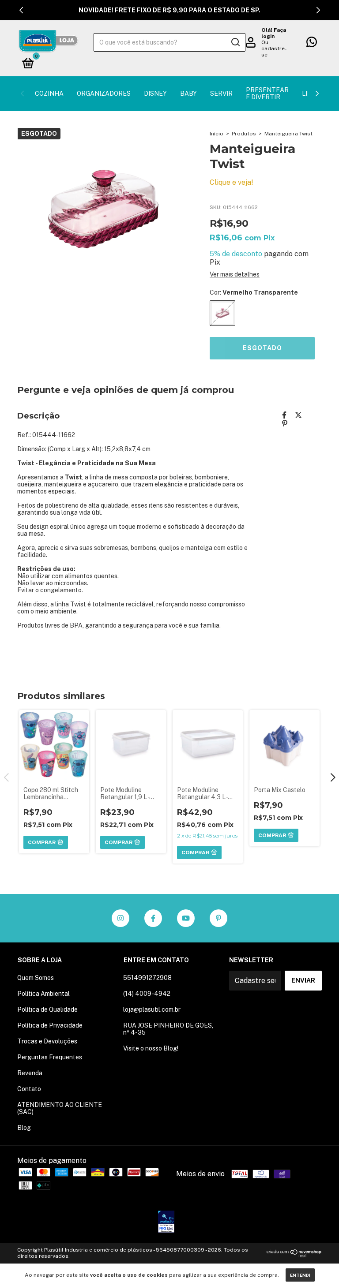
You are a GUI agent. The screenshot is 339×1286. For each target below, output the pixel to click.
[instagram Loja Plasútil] (120, 918)
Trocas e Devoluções (47, 1041)
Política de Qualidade (47, 1009)
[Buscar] (235, 42)
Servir (221, 93)
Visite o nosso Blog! (150, 1048)
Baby (188, 93)
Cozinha (49, 93)
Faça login (273, 33)
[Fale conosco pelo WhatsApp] (311, 44)
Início (216, 134)
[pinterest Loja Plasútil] (218, 918)
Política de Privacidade (50, 1025)
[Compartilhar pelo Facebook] (284, 415)
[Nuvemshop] (294, 1255)
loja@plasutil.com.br (152, 1009)
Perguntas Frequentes (49, 1057)
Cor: (254, 292)
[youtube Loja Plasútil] (186, 918)
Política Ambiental (43, 993)
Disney (155, 93)
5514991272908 (147, 977)
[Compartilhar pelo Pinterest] (284, 423)
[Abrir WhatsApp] (317, 1263)
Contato (29, 1088)
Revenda (29, 1073)
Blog (24, 1127)
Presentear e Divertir (267, 93)
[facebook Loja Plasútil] (153, 918)
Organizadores (104, 93)
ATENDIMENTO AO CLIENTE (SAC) (59, 1108)
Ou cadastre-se (274, 48)
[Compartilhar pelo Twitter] (298, 415)
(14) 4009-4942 (146, 993)
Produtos (244, 134)
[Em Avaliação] (166, 1222)
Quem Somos (35, 977)
